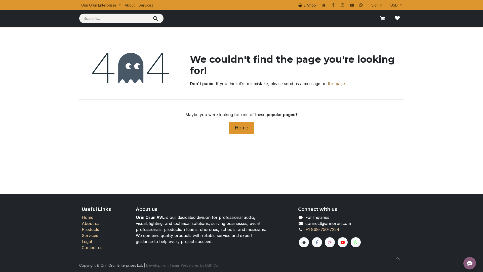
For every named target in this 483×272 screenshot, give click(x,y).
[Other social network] (324, 5)
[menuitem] (101, 5)
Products (90, 229)
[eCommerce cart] (382, 18)
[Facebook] (333, 5)
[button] (398, 259)
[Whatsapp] (361, 5)
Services (90, 235)
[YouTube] (352, 5)
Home (241, 128)
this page (336, 83)
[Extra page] (304, 242)
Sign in (376, 5)
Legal (87, 241)
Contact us (92, 247)
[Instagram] (343, 5)
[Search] (156, 18)
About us (90, 223)
